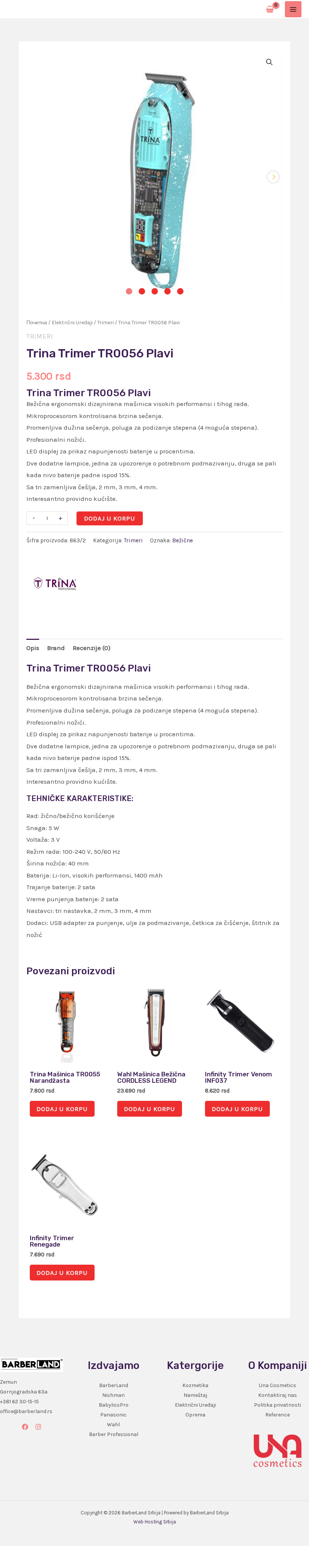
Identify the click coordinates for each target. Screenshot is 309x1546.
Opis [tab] (32, 648)
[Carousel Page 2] (142, 291)
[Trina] (54, 585)
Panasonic (113, 1415)
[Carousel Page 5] (180, 291)
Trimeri (105, 322)
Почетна (36, 322)
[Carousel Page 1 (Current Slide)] (129, 291)
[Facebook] (25, 1427)
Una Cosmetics (277, 1385)
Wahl (113, 1424)
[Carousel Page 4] (167, 291)
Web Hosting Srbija (154, 1522)
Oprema (195, 1415)
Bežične (182, 540)
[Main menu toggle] (293, 9)
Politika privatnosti (277, 1405)
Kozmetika (195, 1385)
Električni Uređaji (72, 322)
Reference (277, 1415)
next (273, 177)
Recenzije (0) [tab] (91, 648)
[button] (269, 62)
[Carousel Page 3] (154, 291)
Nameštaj (195, 1395)
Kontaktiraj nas (277, 1395)
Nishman (113, 1395)
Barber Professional (113, 1434)
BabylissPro (113, 1405)
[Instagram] (38, 1427)
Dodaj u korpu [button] (62, 1109)
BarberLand (113, 1385)
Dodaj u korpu (109, 518)
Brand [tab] (56, 648)
